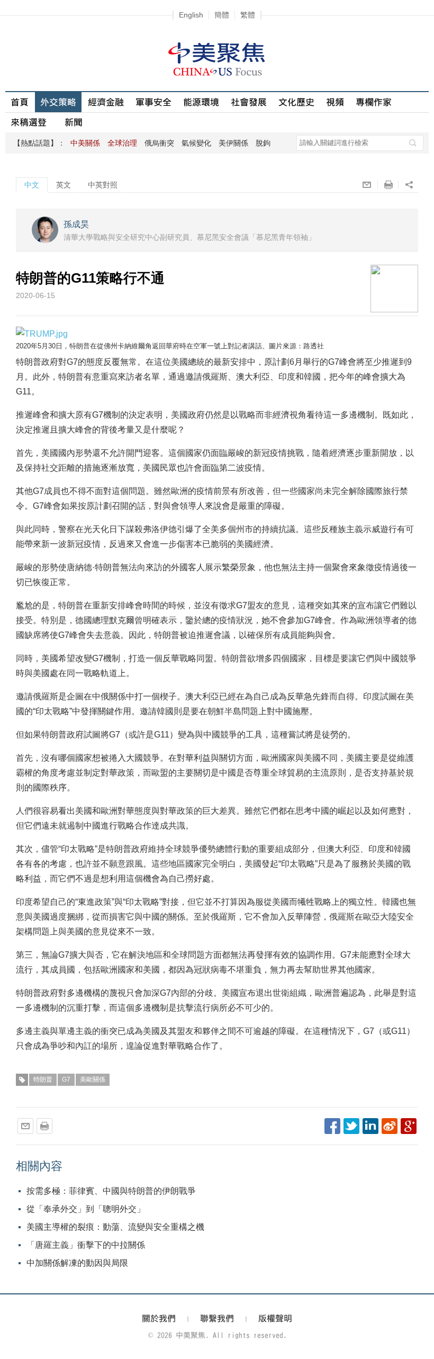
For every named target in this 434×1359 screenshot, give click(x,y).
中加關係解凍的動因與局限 (77, 1262)
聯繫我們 (217, 1318)
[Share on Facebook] (332, 1126)
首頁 (20, 101)
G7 (66, 1079)
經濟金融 (106, 101)
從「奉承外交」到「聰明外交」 (85, 1208)
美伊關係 (233, 143)
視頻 (335, 101)
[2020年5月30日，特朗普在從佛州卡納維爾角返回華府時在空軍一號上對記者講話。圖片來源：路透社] (42, 333)
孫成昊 (76, 224)
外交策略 (58, 101)
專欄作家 (374, 101)
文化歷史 (296, 101)
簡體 (221, 15)
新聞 (74, 122)
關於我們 (159, 1318)
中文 (31, 185)
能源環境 (201, 101)
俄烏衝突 (159, 143)
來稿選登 (29, 122)
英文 (63, 185)
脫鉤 (263, 143)
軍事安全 (153, 101)
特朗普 (42, 1079)
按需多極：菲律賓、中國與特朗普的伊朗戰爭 (111, 1190)
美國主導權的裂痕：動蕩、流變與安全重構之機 (115, 1226)
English (191, 15)
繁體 (247, 15)
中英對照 (102, 185)
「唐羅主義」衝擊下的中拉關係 (85, 1244)
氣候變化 (196, 143)
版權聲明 (275, 1318)
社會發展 (249, 101)
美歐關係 (92, 1079)
